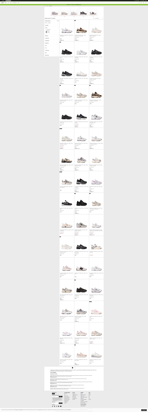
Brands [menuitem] (6, 2)
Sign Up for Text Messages (55, 395)
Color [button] (46, 45)
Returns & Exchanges (67, 397)
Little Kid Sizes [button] (47, 40)
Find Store (60, 403)
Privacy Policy (54, 399)
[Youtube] (61, 406)
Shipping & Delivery (66, 398)
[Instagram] (57, 406)
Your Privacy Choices (84, 397)
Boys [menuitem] (11, 2)
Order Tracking (137, 0)
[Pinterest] (55, 406)
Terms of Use (82, 398)
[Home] (2, 2)
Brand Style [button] (46, 25)
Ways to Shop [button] (47, 55)
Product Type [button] (47, 50)
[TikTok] (53, 406)
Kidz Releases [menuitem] (15, 2)
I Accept (144, 410)
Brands (89, 393)
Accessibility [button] (142, 0)
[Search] (139, 2)
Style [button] (46, 52)
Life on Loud (73, 393)
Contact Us (65, 393)
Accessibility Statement (83, 399)
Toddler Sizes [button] (47, 38)
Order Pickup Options (67, 399)
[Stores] (141, 2)
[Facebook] (59, 406)
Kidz (89, 397)
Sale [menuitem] (18, 2)
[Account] (143, 2)
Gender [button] (46, 27)
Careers (82, 393)
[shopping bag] (146, 2)
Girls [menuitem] (8, 2)
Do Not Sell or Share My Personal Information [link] (83, 404)
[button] (146, 0)
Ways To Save (74, 397)
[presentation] (5, 3)
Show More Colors (77, 37)
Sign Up (53, 393)
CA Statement (82, 400)
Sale (89, 398)
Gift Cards (73, 399)
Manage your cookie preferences (19, 409)
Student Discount (74, 398)
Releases (90, 399)
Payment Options (66, 400)
